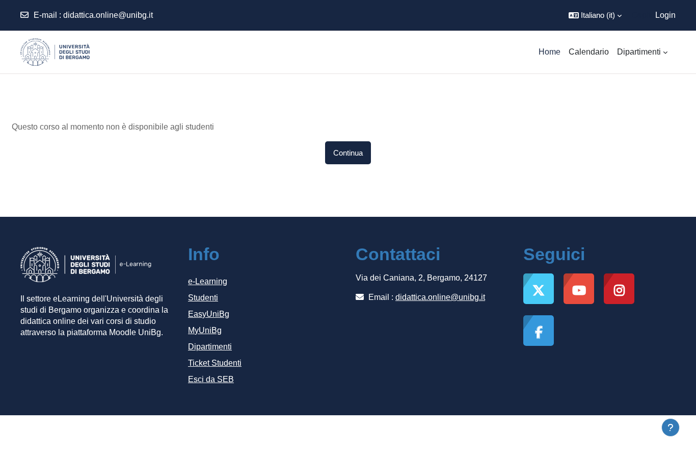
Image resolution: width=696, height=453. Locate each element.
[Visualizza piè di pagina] (670, 427)
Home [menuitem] (549, 51)
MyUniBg (205, 330)
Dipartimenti (210, 346)
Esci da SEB (211, 379)
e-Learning (207, 281)
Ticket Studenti (215, 363)
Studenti (203, 297)
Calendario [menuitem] (589, 51)
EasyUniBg (208, 314)
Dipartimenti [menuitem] (639, 51)
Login (665, 15)
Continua (348, 152)
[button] (595, 15)
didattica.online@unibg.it (108, 15)
